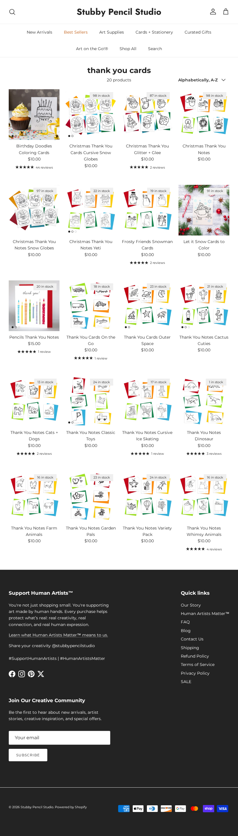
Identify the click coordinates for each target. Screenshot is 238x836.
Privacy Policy (195, 673)
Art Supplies (111, 32)
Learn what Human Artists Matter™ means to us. (58, 635)
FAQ (185, 622)
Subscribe (28, 755)
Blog (186, 630)
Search (155, 48)
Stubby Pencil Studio (37, 807)
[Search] (12, 11)
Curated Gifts (198, 32)
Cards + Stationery (154, 32)
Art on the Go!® (92, 48)
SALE (186, 681)
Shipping (190, 647)
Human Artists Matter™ (205, 613)
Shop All (128, 48)
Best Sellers (76, 32)
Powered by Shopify (71, 807)
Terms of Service (197, 664)
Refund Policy (195, 656)
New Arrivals (39, 32)
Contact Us (192, 639)
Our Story (191, 605)
